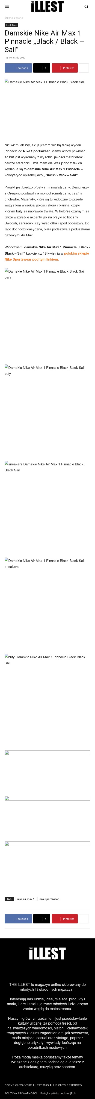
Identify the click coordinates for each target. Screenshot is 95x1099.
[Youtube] (67, 971)
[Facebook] (28, 971)
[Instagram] (15, 971)
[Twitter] (41, 971)
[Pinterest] (54, 971)
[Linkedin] (80, 971)
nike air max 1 (25, 899)
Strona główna (14, 18)
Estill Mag (11, 24)
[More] (84, 68)
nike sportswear (49, 899)
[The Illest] (47, 6)
